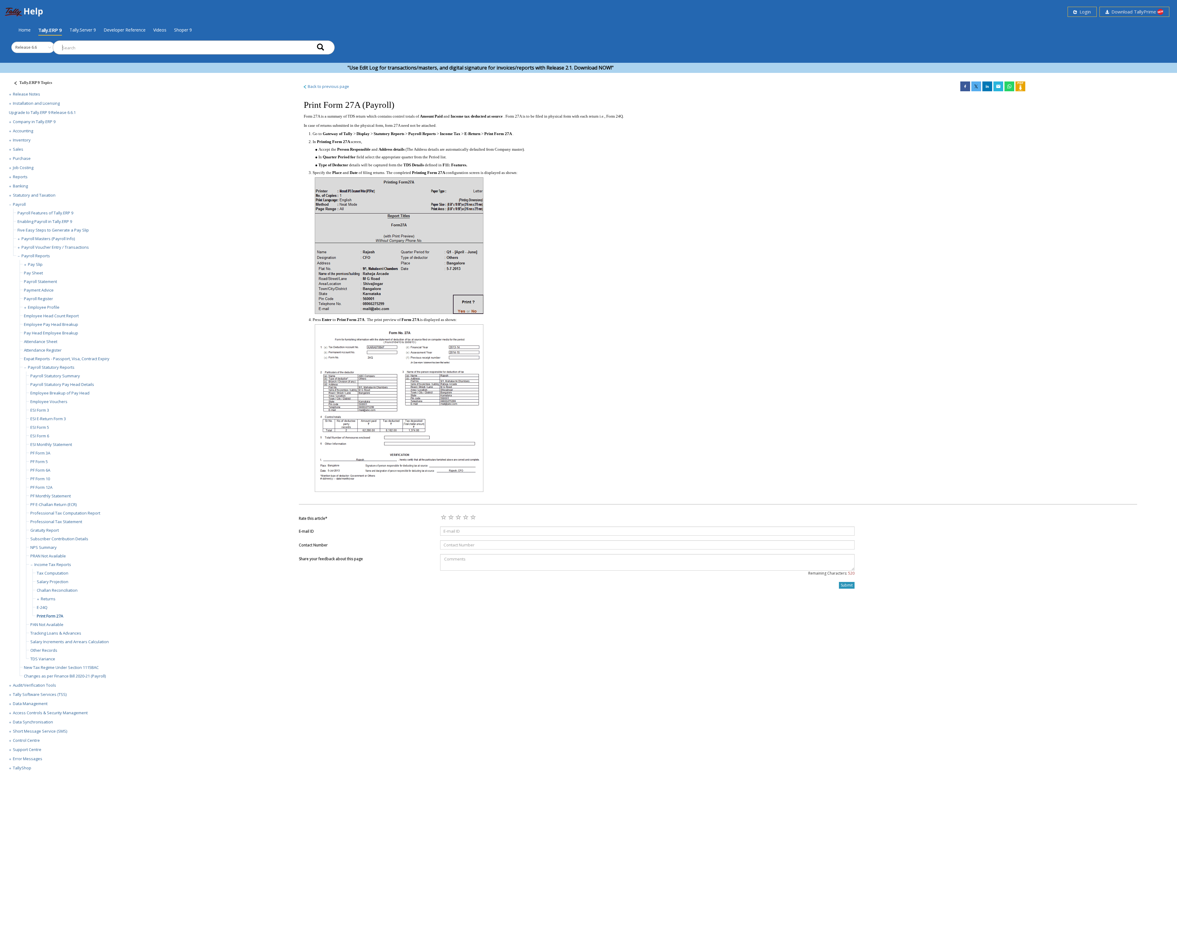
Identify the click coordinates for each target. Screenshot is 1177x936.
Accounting (23, 131)
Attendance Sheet (40, 341)
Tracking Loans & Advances (55, 633)
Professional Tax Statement (56, 521)
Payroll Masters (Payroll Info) (48, 238)
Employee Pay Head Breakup (51, 324)
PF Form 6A (40, 470)
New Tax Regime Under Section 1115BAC (61, 667)
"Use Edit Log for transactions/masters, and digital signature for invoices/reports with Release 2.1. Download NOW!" (445, 67)
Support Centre (27, 749)
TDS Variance (42, 659)
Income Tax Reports (52, 564)
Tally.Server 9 (83, 30)
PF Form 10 (40, 478)
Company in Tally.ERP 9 (34, 121)
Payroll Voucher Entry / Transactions (55, 247)
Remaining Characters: (831, 573)
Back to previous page (328, 86)
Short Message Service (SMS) (40, 731)
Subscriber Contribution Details (59, 539)
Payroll (19, 204)
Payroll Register (38, 298)
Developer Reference (125, 30)
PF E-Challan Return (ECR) (53, 504)
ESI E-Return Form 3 (48, 418)
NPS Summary (43, 547)
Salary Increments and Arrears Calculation (69, 641)
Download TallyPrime (1133, 12)
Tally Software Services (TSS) (40, 694)
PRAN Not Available (48, 556)
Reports (20, 176)
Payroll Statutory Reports (51, 367)
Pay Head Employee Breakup (51, 333)
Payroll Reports (35, 256)
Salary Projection (52, 581)
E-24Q (42, 607)
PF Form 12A (41, 487)
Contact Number (313, 545)
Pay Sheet (33, 273)
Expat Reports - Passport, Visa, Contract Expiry (66, 358)
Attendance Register (43, 350)
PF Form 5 (39, 461)
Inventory (22, 140)
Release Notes (26, 94)
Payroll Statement (40, 281)
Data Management (30, 703)
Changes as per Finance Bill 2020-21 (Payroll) (65, 676)
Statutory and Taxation (34, 195)
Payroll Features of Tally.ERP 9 (45, 213)
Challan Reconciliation (57, 590)
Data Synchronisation (33, 722)
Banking (20, 186)
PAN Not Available (46, 624)
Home (24, 30)
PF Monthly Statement (50, 496)
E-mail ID (306, 531)
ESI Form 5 (39, 427)
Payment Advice (39, 290)
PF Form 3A (40, 453)
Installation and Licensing (36, 103)
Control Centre (26, 740)
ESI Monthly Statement (51, 444)
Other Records (43, 650)
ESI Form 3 (39, 410)
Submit (847, 585)
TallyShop (22, 768)
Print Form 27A (50, 616)
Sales (18, 149)
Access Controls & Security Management (50, 712)
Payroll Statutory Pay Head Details (62, 384)
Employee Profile (43, 307)
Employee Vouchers (48, 401)
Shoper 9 (183, 30)
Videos (159, 30)
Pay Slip (35, 264)
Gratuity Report (44, 530)
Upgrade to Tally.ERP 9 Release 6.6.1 (42, 112)
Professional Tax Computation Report (65, 513)
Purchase (22, 158)
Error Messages (27, 758)
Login (1084, 12)
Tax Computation (52, 573)
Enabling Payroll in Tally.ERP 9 (44, 221)
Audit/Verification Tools (34, 685)
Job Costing (23, 167)
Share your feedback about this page (331, 558)
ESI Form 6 (39, 436)
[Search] (320, 47)
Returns (48, 599)
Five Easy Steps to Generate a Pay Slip (53, 230)
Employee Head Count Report (51, 316)
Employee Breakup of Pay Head (60, 393)
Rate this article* (313, 518)
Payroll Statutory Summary (55, 376)
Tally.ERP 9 (50, 30)
